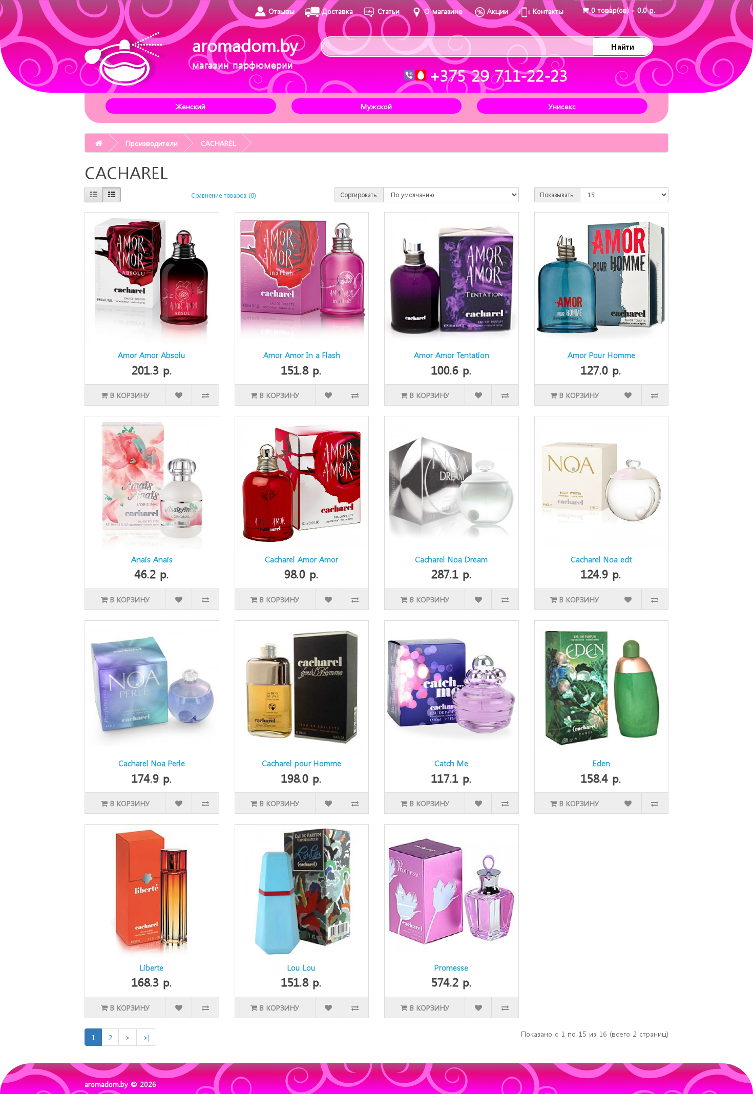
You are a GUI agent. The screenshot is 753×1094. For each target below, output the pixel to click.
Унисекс (562, 106)
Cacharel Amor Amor (301, 559)
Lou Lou (301, 967)
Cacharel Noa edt (601, 559)
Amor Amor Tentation (451, 355)
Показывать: (557, 195)
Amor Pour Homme (601, 355)
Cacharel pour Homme (301, 763)
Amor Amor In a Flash (301, 355)
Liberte (151, 967)
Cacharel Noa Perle (151, 763)
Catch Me (451, 763)
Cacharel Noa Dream (451, 559)
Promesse (451, 967)
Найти (622, 46)
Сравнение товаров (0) (223, 195)
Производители (152, 143)
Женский (190, 106)
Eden (601, 763)
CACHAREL (218, 143)
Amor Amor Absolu (151, 355)
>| (146, 1037)
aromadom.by (245, 52)
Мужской (376, 106)
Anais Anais (152, 559)
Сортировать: (359, 195)
